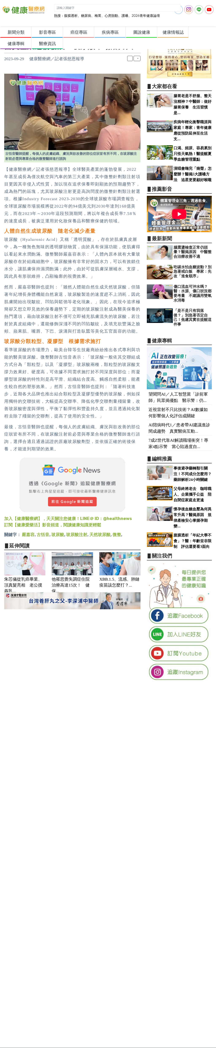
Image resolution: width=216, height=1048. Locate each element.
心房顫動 (111, 16)
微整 (117, 534)
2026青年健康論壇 (146, 16)
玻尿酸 (57, 534)
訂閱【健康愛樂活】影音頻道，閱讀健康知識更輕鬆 (52, 524)
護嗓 (125, 16)
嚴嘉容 (28, 534)
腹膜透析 (71, 16)
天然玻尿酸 (100, 534)
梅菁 (97, 16)
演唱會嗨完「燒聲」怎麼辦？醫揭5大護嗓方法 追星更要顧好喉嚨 (193, 174)
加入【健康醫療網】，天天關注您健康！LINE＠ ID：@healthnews (68, 518)
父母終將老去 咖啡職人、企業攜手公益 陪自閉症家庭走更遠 (193, 494)
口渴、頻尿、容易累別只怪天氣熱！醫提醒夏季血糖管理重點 (193, 153)
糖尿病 (86, 16)
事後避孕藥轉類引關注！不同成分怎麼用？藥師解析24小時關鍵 (193, 474)
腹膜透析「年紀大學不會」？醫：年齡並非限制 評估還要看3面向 (193, 541)
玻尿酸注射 (76, 534)
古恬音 (43, 534)
